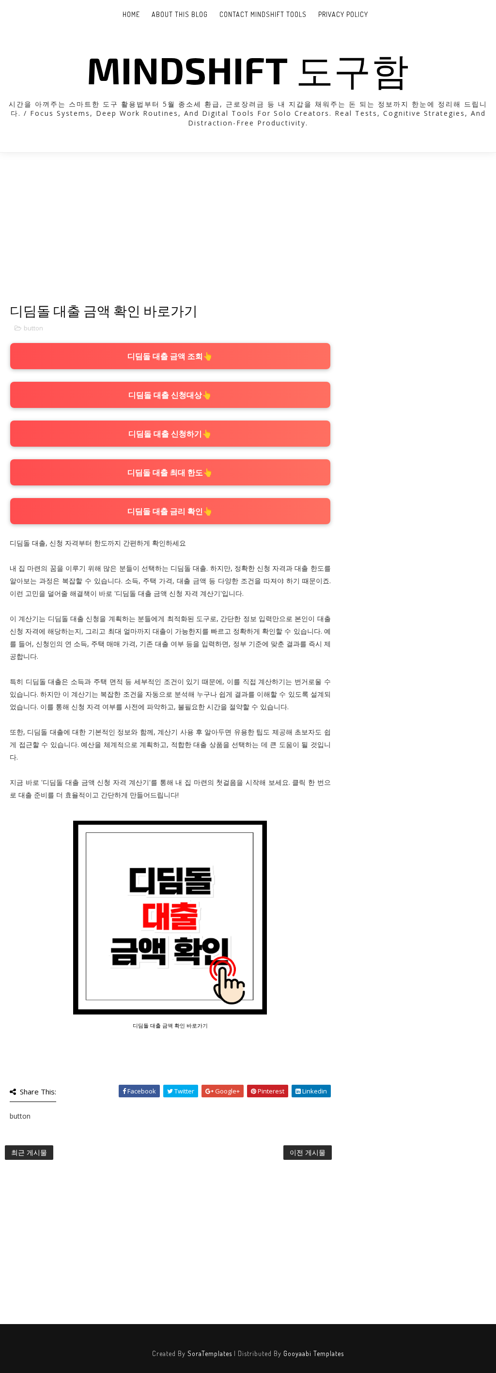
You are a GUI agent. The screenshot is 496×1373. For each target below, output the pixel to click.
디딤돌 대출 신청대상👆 (170, 395)
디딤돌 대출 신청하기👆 (170, 433)
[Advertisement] (170, 235)
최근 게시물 (29, 1152)
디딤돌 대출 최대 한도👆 (170, 472)
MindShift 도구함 (248, 69)
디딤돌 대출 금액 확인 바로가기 (170, 1025)
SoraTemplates (209, 1353)
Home (131, 14)
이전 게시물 (308, 1152)
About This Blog (180, 14)
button (33, 328)
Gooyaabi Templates (313, 1353)
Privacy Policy (343, 14)
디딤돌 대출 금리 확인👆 (170, 511)
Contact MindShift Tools (263, 14)
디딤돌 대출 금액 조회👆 (170, 356)
